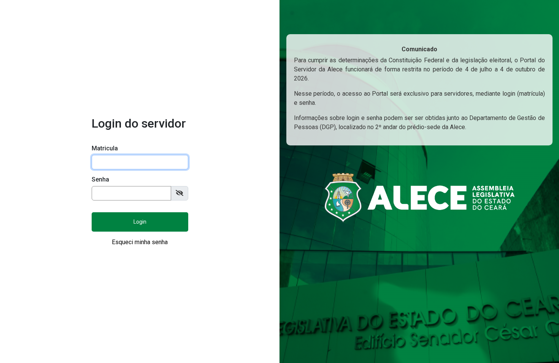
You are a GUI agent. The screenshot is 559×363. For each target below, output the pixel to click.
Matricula (105, 148)
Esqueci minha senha (140, 242)
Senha (100, 179)
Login (139, 222)
